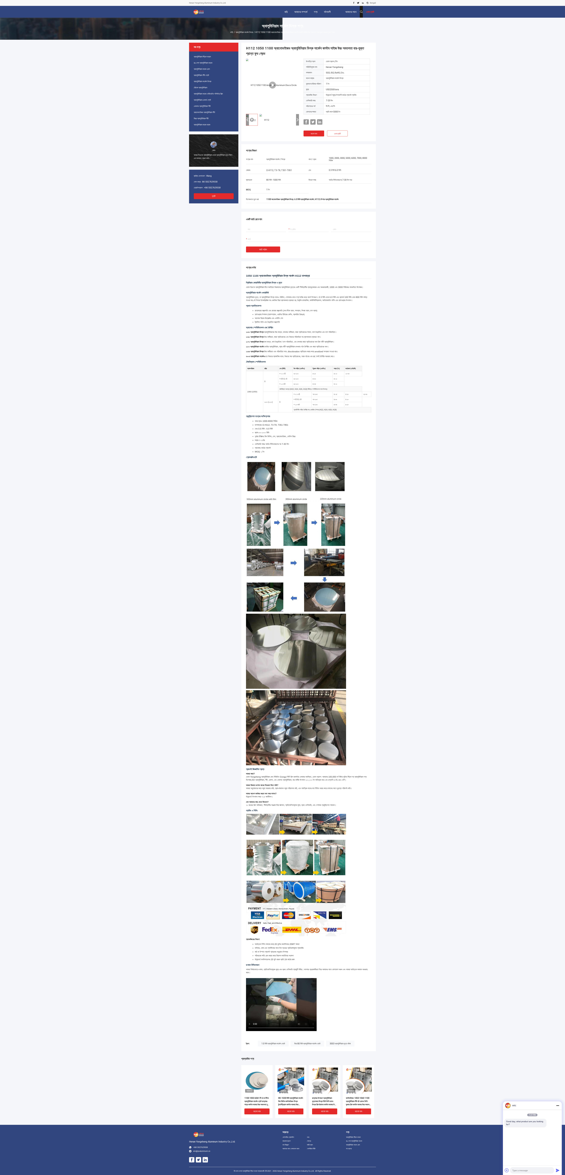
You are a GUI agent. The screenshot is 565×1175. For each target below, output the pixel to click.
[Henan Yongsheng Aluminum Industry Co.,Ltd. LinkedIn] (363, 3)
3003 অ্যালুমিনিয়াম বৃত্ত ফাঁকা (340, 1043)
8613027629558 (209, 182)
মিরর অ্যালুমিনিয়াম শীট (201, 118)
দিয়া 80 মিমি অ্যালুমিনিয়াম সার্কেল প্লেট (307, 1043)
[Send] (557, 1170)
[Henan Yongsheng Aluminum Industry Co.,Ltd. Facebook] (354, 3)
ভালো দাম (314, 133)
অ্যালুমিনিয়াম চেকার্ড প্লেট (202, 100)
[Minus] (557, 1105)
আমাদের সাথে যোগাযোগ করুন (290, 1149)
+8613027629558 (212, 187)
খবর (308, 1137)
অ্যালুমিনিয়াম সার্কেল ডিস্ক (244, 32)
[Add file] (507, 1170)
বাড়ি (231, 32)
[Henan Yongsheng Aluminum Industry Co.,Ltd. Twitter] (358, 3)
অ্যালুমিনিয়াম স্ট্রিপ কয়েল (202, 56)
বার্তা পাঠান (263, 249)
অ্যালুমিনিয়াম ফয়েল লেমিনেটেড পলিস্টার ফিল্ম (208, 94)
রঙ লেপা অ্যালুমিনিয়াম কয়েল (203, 63)
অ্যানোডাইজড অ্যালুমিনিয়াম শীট (204, 112)
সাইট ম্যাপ (310, 1145)
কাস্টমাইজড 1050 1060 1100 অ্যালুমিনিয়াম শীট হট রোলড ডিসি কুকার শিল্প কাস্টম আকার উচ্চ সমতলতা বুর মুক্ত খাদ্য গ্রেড (358, 1101)
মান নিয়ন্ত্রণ (285, 1145)
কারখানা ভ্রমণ (286, 1141)
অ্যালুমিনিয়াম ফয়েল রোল (202, 69)
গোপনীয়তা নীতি (311, 1149)
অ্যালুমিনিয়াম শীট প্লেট (201, 75)
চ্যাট (213, 196)
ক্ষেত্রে (309, 1141)
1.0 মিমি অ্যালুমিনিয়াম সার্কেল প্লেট (273, 1043)
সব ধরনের (349, 1149)
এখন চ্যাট (337, 133)
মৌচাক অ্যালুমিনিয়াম (200, 87)
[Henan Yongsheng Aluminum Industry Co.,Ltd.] (198, 12)
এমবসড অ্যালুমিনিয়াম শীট (202, 106)
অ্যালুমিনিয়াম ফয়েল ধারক (202, 124)
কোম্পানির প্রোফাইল (288, 1137)
